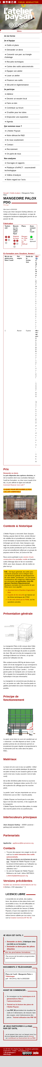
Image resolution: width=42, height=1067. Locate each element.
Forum (21, 2)
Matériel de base (16, 237)
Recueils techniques (15, 62)
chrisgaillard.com (23, 1051)
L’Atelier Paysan (13, 131)
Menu (19, 31)
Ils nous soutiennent (15, 140)
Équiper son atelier (14, 71)
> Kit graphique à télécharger (9, 1053)
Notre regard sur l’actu (16, 180)
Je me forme (9, 36)
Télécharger (10, 976)
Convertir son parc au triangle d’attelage (18, 55)
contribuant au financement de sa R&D (22, 1038)
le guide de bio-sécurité (16, 595)
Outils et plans (13, 45)
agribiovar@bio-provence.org (23, 843)
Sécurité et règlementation (18, 85)
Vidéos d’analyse (14, 175)
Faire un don (12, 103)
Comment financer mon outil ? (14, 485)
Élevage (6, 205)
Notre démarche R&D (16, 135)
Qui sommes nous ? (13, 126)
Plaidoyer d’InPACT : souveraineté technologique (20, 169)
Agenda (10, 122)
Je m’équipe (9, 41)
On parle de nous (14, 154)
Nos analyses (10, 158)
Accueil (5, 193)
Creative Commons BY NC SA (21, 918)
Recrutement (12, 149)
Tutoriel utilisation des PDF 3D (24, 1017)
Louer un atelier (13, 76)
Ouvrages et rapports (16, 163)
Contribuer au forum (15, 108)
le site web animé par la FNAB (18, 599)
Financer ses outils (15, 80)
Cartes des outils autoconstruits (20, 66)
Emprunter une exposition (17, 117)
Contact (10, 145)
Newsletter (32, 2)
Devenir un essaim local (17, 99)
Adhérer (10, 94)
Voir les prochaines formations (17, 952)
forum (31, 1036)
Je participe (9, 89)
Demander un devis (15, 50)
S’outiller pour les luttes (16, 112)
